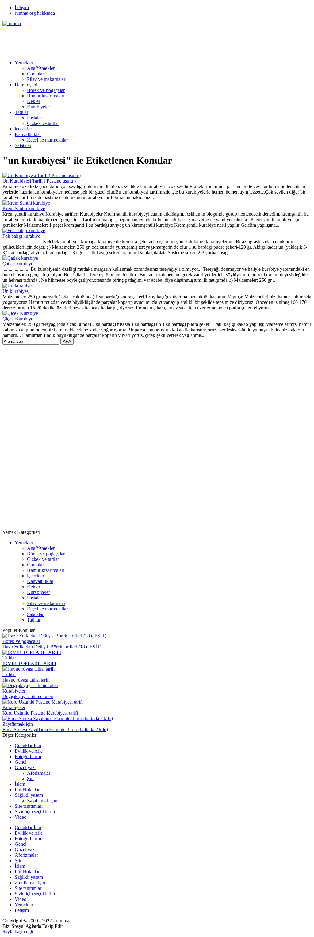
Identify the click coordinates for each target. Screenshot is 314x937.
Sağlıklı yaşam (29, 795)
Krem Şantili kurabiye (23, 208)
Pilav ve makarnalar (46, 79)
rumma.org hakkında (35, 13)
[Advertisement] (114, 40)
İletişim (22, 7)
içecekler (23, 128)
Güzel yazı (25, 767)
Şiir (30, 778)
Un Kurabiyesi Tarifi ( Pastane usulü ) (39, 180)
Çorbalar (35, 73)
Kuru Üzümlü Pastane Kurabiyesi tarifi (40, 713)
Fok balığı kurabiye (21, 236)
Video (20, 817)
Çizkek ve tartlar (43, 123)
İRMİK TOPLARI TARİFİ (29, 663)
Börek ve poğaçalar (46, 90)
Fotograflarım (28, 756)
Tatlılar (21, 112)
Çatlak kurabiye (17, 263)
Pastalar (34, 117)
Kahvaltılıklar (28, 134)
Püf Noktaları (28, 789)
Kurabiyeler (38, 106)
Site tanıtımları (29, 806)
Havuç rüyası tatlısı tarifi (26, 679)
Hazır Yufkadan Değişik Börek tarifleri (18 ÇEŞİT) (51, 646)
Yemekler (24, 62)
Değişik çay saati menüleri (27, 696)
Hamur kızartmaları (45, 95)
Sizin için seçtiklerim (35, 811)
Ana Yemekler (41, 68)
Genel (20, 762)
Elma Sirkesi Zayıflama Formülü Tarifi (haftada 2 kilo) (55, 729)
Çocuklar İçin (28, 745)
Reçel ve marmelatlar (47, 139)
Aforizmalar (38, 773)
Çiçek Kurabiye (17, 318)
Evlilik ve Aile (29, 751)
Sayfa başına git (17, 931)
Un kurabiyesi (16, 291)
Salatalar (23, 145)
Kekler (33, 101)
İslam (20, 784)
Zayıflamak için (17, 724)
